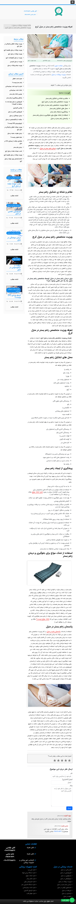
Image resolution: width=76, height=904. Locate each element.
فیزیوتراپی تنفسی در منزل (15, 112)
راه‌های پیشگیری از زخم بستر (14, 98)
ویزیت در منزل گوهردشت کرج (14, 58)
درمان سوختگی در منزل (15, 116)
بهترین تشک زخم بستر (16, 94)
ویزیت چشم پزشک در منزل (14, 65)
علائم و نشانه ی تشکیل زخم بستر (57, 98)
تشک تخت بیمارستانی (15, 90)
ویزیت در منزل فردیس (16, 62)
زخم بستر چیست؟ (17, 83)
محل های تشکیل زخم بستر (59, 108)
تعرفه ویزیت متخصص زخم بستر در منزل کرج (53, 105)
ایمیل (70, 779)
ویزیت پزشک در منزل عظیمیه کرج (13, 50)
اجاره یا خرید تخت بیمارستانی (13, 86)
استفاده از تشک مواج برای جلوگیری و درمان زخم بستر (50, 115)
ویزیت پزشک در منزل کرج (15, 54)
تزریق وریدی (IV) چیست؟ (15, 123)
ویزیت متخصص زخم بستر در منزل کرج (55, 102)
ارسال (69, 808)
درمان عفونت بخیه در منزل (14, 133)
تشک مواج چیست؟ (42, 619)
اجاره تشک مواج (37, 492)
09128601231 (57, 831)
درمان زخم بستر (18, 147)
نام (71, 773)
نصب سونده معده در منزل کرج (13, 151)
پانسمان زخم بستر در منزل (59, 118)
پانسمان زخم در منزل (53, 631)
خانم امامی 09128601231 (30, 14)
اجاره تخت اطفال (17, 79)
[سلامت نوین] (59, 11)
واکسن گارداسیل (17, 108)
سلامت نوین (59, 65)
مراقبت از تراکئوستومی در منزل (14, 119)
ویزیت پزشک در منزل (59, 74)
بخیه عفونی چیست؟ (16, 137)
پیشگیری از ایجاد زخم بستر (59, 112)
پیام (71, 785)
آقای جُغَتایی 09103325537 (30, 11)
